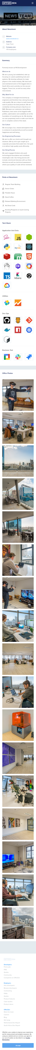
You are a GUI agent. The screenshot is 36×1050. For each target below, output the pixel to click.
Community (8, 975)
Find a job (7, 967)
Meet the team (9, 1012)
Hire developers (9, 985)
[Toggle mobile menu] (31, 3)
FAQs (5, 993)
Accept (18, 1045)
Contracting (8, 991)
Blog (5, 1017)
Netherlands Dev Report (12, 1023)
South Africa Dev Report (12, 1025)
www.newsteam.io (12, 39)
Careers (6, 1015)
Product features (9, 999)
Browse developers (10, 988)
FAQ (5, 969)
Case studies (8, 1001)
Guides (6, 972)
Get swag (7, 1020)
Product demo (8, 1004)
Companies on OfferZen (12, 978)
